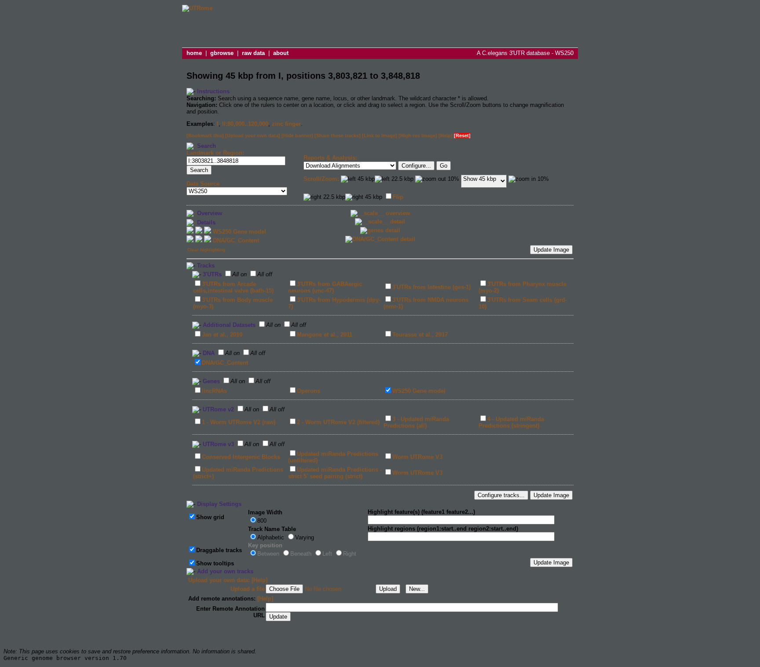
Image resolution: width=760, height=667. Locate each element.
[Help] (445, 135)
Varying (304, 537)
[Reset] (462, 135)
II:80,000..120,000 (245, 124)
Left (327, 553)
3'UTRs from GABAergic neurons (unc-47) (325, 287)
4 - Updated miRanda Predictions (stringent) (511, 422)
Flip (398, 197)
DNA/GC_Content (225, 362)
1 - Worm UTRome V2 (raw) (238, 422)
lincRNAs (214, 391)
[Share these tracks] (337, 135)
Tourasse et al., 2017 (420, 334)
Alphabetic (270, 537)
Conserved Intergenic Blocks (241, 457)
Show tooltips (215, 563)
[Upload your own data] (252, 135)
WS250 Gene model (419, 391)
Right (349, 553)
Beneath (300, 553)
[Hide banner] (297, 135)
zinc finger (286, 124)
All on (239, 274)
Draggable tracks (219, 550)
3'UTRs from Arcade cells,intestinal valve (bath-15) (233, 287)
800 (262, 520)
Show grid (210, 517)
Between (268, 553)
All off (264, 274)
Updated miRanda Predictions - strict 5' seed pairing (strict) (335, 473)
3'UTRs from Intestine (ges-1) (431, 287)
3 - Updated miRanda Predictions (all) (416, 422)
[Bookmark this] (205, 135)
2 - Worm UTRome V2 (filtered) (338, 422)
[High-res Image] (417, 135)
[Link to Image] (379, 135)
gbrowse (222, 53)
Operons (308, 391)
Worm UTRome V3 (417, 457)
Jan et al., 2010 (222, 334)
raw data (253, 53)
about (281, 53)
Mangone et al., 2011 (324, 334)
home (194, 53)
